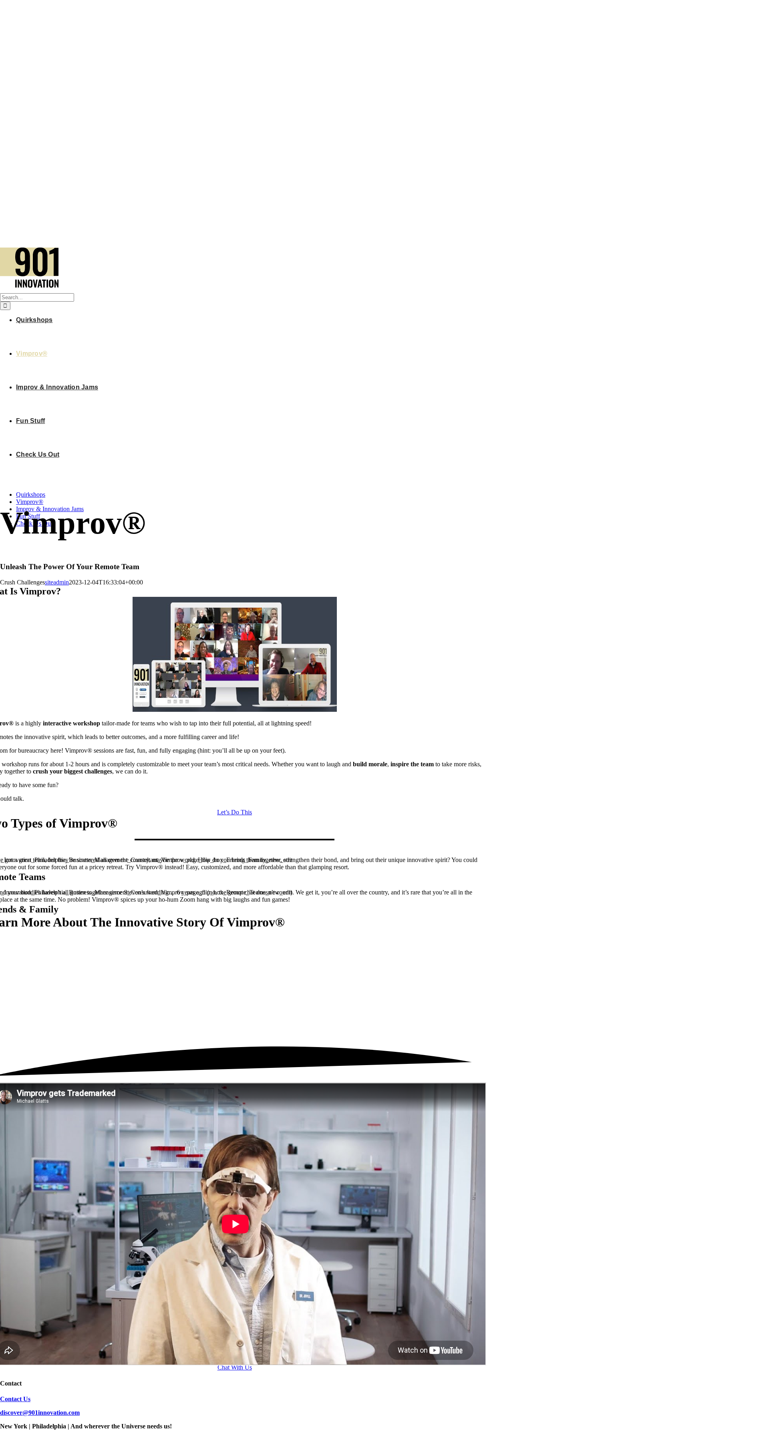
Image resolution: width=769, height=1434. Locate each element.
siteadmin (57, 582)
